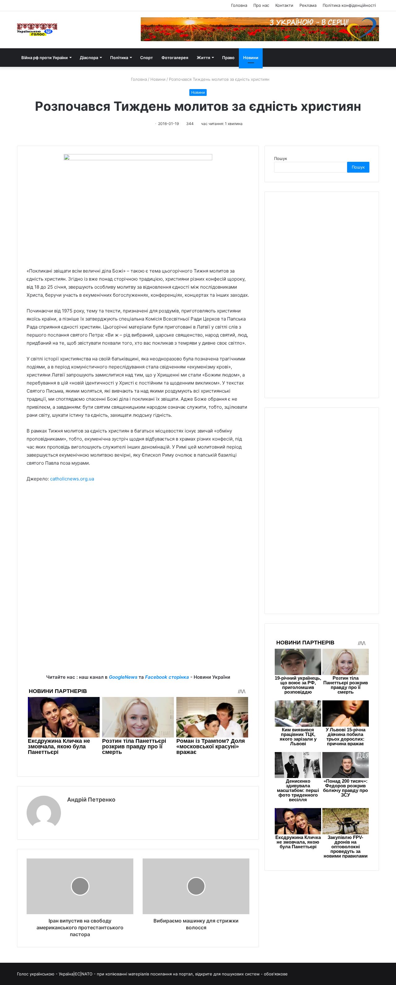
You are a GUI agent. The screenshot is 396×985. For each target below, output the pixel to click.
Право (228, 57)
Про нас (261, 5)
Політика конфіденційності (349, 5)
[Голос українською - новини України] (37, 30)
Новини (250, 57)
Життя (203, 57)
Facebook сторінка (167, 677)
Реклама (307, 5)
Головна (239, 5)
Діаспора (89, 57)
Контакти (284, 5)
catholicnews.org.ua (72, 479)
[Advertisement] (138, 534)
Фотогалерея (174, 57)
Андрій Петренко (91, 799)
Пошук (280, 158)
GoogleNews (123, 677)
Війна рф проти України (44, 57)
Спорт (146, 57)
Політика (119, 57)
